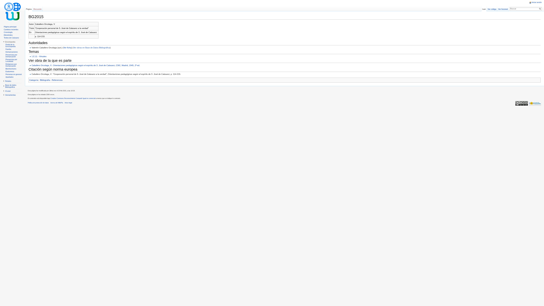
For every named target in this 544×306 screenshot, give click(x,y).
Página (29, 9)
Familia (8, 49)
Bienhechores (11, 69)
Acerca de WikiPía (56, 103)
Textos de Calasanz (11, 38)
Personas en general (14, 74)
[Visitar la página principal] (12, 11)
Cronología (8, 32)
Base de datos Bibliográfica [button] (10, 86)
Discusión (37, 9)
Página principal (10, 27)
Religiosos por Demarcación (11, 65)
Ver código (492, 9)
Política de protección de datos (38, 103)
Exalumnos (10, 72)
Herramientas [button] (10, 95)
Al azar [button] (8, 91)
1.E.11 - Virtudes (39, 56)
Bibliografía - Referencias (51, 80)
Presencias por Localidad (11, 60)
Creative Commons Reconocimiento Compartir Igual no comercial (72, 98)
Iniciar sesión (537, 2)
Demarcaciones (12, 52)
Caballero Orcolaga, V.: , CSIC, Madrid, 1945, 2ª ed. (86, 65)
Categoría (33, 80)
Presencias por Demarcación (11, 56)
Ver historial (503, 9)
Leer (484, 9)
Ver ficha (67, 47)
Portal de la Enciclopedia (11, 46)
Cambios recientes (11, 30)
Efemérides (8, 35)
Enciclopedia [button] (10, 42)
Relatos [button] (8, 81)
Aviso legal (68, 103)
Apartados (9, 77)
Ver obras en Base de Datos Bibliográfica (91, 47)
